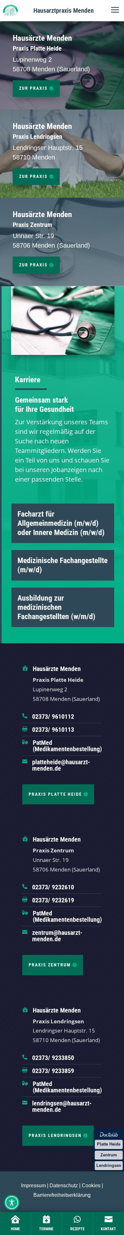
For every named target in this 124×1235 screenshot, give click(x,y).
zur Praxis (33, 88)
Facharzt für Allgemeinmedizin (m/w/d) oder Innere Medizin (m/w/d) (61, 523)
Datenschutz (64, 1185)
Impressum (33, 1185)
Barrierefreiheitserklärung (62, 1195)
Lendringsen (108, 1165)
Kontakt (108, 1229)
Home (15, 1229)
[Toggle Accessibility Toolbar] (12, 1203)
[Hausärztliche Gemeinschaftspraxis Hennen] (10, 10)
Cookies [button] (91, 1185)
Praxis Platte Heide (55, 794)
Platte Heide (109, 1144)
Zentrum (108, 1155)
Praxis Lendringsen (55, 1135)
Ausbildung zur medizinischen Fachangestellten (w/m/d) (56, 607)
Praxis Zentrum (50, 964)
